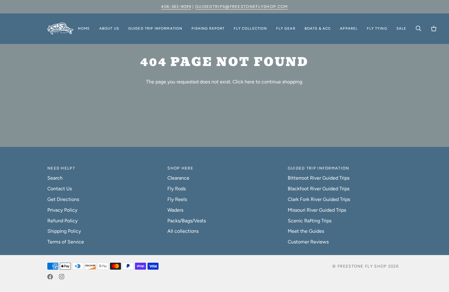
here (249, 82)
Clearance (178, 178)
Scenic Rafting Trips (309, 221)
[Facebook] (50, 276)
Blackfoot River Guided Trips (318, 189)
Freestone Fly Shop (362, 266)
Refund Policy (62, 221)
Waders (175, 210)
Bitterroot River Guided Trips (318, 178)
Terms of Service (65, 242)
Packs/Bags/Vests (186, 221)
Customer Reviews (308, 242)
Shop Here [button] (180, 168)
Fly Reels (177, 199)
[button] (109, 28)
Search (55, 178)
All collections (183, 231)
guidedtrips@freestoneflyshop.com (241, 6)
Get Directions (63, 199)
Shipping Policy (64, 231)
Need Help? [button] (61, 168)
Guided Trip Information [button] (318, 168)
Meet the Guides (306, 231)
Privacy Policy (62, 210)
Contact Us (59, 189)
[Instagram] (61, 276)
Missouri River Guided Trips (317, 210)
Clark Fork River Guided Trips (319, 199)
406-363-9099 (176, 6)
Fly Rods (176, 189)
